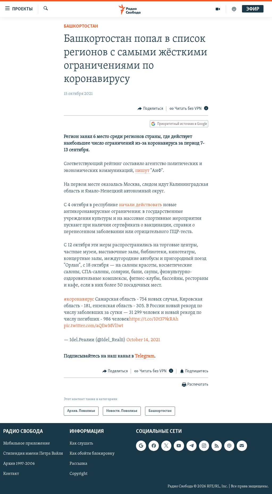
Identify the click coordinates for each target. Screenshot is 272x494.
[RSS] (216, 446)
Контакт (11, 474)
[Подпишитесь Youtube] (179, 446)
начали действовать (141, 205)
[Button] (150, 108)
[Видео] (218, 9)
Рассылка (78, 464)
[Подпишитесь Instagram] (204, 446)
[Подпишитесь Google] (141, 446)
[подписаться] (242, 446)
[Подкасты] (229, 446)
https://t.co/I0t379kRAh (153, 319)
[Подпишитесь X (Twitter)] (166, 446)
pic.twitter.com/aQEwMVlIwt (93, 326)
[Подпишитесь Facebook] (153, 446)
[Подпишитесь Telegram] (191, 446)
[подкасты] (234, 9)
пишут (142, 170)
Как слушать (81, 444)
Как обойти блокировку (92, 454)
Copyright (78, 474)
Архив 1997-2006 (19, 464)
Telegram (144, 356)
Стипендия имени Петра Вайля (33, 454)
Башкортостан (81, 26)
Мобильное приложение (26, 444)
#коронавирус (79, 299)
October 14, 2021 (143, 340)
